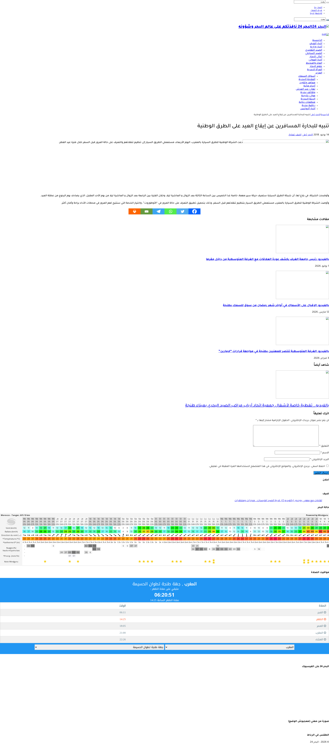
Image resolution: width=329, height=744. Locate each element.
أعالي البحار (316, 57)
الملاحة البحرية (307, 79)
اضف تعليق (294, 135)
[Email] (147, 211)
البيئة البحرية (308, 99)
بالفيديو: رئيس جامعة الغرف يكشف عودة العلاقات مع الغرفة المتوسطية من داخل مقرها (267, 259)
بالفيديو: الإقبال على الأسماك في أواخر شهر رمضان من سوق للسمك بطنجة (276, 305)
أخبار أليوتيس (307, 109)
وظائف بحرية (307, 92)
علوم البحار (316, 66)
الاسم (325, 453)
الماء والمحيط (314, 63)
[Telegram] (158, 211)
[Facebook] (194, 211)
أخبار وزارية (316, 47)
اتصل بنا (318, 8)
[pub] (325, 34)
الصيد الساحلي (313, 53)
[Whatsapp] (170, 211)
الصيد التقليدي (313, 50)
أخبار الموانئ (315, 60)
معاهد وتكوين (307, 83)
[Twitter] (182, 211)
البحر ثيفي (315, 115)
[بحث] (327, 2)
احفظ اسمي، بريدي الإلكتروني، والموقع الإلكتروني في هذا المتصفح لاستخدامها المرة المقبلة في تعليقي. (267, 466)
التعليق (324, 446)
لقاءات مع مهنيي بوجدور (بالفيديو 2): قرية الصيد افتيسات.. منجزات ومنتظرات (278, 500)
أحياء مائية (309, 86)
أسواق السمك (306, 76)
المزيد (318, 73)
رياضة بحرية (308, 105)
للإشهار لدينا (316, 13)
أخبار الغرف (315, 44)
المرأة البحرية (314, 70)
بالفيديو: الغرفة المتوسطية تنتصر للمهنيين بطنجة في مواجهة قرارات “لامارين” (273, 351)
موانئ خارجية (308, 96)
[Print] (135, 211)
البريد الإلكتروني (319, 459)
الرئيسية (317, 40)
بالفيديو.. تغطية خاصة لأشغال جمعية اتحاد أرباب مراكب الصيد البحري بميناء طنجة (257, 406)
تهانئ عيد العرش (305, 89)
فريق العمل (316, 10)
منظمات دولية (307, 102)
